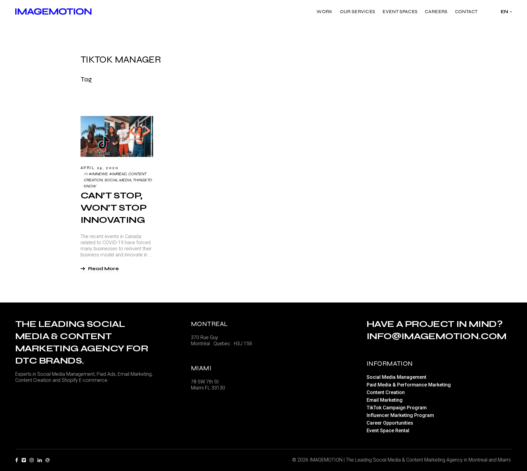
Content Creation (386, 392)
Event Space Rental (388, 430)
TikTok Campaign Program (397, 408)
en (504, 11)
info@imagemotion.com (437, 336)
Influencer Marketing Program (400, 415)
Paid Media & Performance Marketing (409, 385)
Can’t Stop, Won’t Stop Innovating (113, 207)
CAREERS (436, 11)
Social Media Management (396, 377)
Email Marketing (385, 400)
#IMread (117, 174)
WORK (324, 11)
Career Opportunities (390, 423)
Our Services (357, 11)
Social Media (117, 180)
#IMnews (97, 174)
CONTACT (466, 11)
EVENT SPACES (400, 11)
